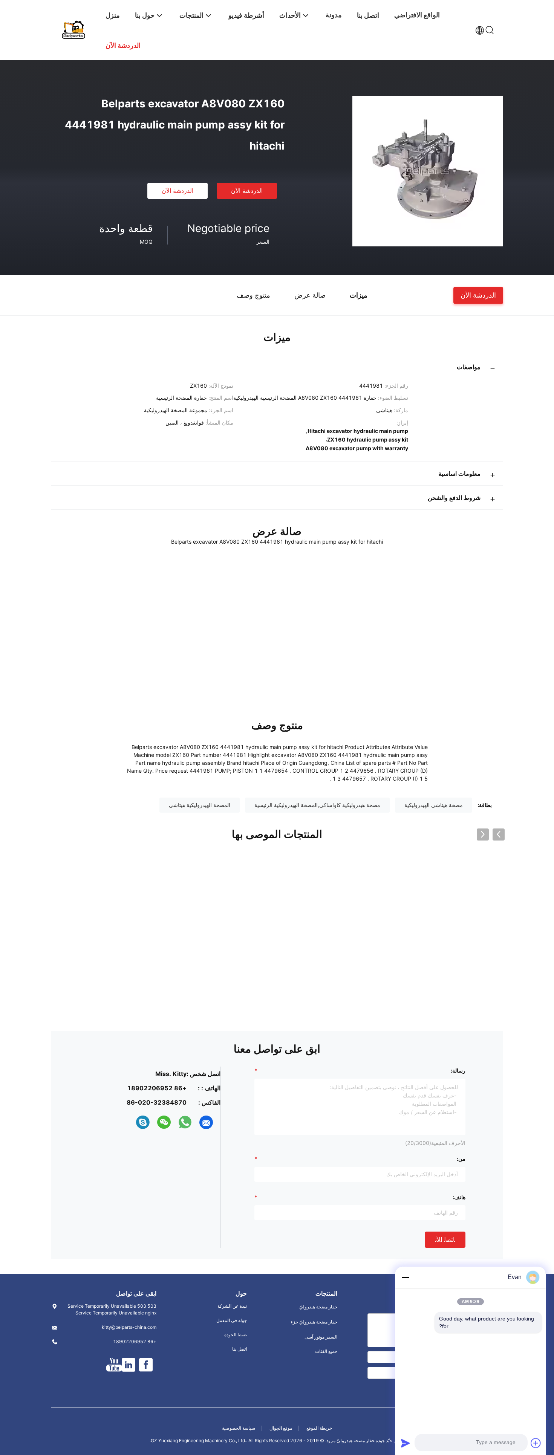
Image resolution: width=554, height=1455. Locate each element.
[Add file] (536, 1443)
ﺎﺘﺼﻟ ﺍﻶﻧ (445, 1239)
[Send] (405, 1443)
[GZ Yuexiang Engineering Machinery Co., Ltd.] (73, 29)
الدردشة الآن (247, 190)
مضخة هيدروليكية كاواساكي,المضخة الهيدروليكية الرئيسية (317, 805)
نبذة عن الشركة (232, 1306)
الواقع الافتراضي (417, 15)
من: (461, 1158)
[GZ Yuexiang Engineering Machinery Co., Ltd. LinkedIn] (128, 1365)
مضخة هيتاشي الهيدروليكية (433, 805)
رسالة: (458, 1070)
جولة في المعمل (231, 1320)
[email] (206, 1122)
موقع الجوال (280, 1428)
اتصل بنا (239, 1349)
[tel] (129, 1122)
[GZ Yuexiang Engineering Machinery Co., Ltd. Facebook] (146, 1365)
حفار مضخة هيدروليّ (318, 1307)
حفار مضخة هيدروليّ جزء (314, 1322)
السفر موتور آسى (321, 1337)
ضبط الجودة (235, 1334)
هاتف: (459, 1197)
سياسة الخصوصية (238, 1428)
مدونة (334, 15)
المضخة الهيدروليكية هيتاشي (199, 805)
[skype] (143, 1122)
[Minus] (405, 1277)
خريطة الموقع (319, 1428)
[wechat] (164, 1122)
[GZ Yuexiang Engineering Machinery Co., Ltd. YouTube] (114, 1365)
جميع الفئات (326, 1351)
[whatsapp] (185, 1122)
